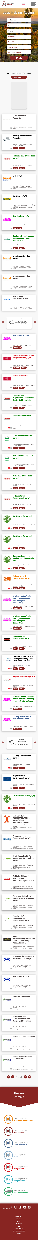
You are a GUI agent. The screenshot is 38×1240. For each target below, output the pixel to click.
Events (15, 148)
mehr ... (22, 148)
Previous (3, 322)
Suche (19, 58)
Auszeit (16, 448)
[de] (23, 4)
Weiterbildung (17, 228)
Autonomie (16, 367)
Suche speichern (19, 77)
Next (35, 322)
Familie (16, 768)
